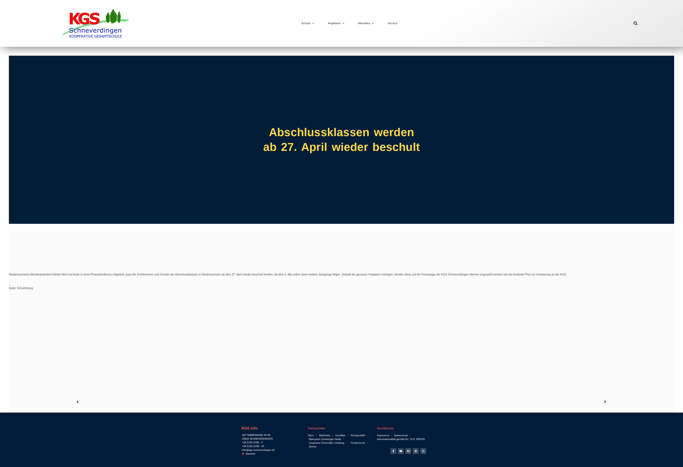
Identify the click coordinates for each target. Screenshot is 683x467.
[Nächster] (475, 402)
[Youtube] (401, 451)
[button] (635, 23)
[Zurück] (208, 402)
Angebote (334, 23)
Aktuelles (364, 23)
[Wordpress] (416, 451)
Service (392, 23)
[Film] (408, 451)
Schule (306, 23)
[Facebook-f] (393, 451)
